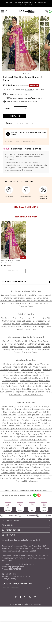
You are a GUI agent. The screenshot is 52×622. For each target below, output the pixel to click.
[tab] (17, 149)
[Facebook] (20, 597)
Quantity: (8, 108)
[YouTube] (34, 597)
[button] (23, 73)
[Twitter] (15, 597)
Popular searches (11, 520)
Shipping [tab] (37, 149)
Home (7, 490)
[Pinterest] (25, 597)
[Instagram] (29, 597)
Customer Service (11, 530)
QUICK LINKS (8, 525)
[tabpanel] (26, 162)
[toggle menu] (2, 11)
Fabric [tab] (28, 149)
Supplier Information (14, 282)
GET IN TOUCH (8, 535)
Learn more (37, 98)
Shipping (29, 89)
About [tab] (6, 149)
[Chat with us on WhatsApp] (50, 11)
